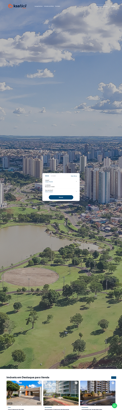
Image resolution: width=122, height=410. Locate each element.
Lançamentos (39, 6)
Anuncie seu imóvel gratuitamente (61, 204)
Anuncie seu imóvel (101, 6)
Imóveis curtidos (49, 6)
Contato (57, 6)
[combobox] (61, 187)
